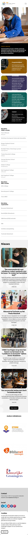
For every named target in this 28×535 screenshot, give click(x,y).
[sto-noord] (8, 3)
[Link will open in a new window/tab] (14, 429)
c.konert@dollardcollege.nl (12, 497)
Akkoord (5, 531)
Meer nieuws (14, 408)
